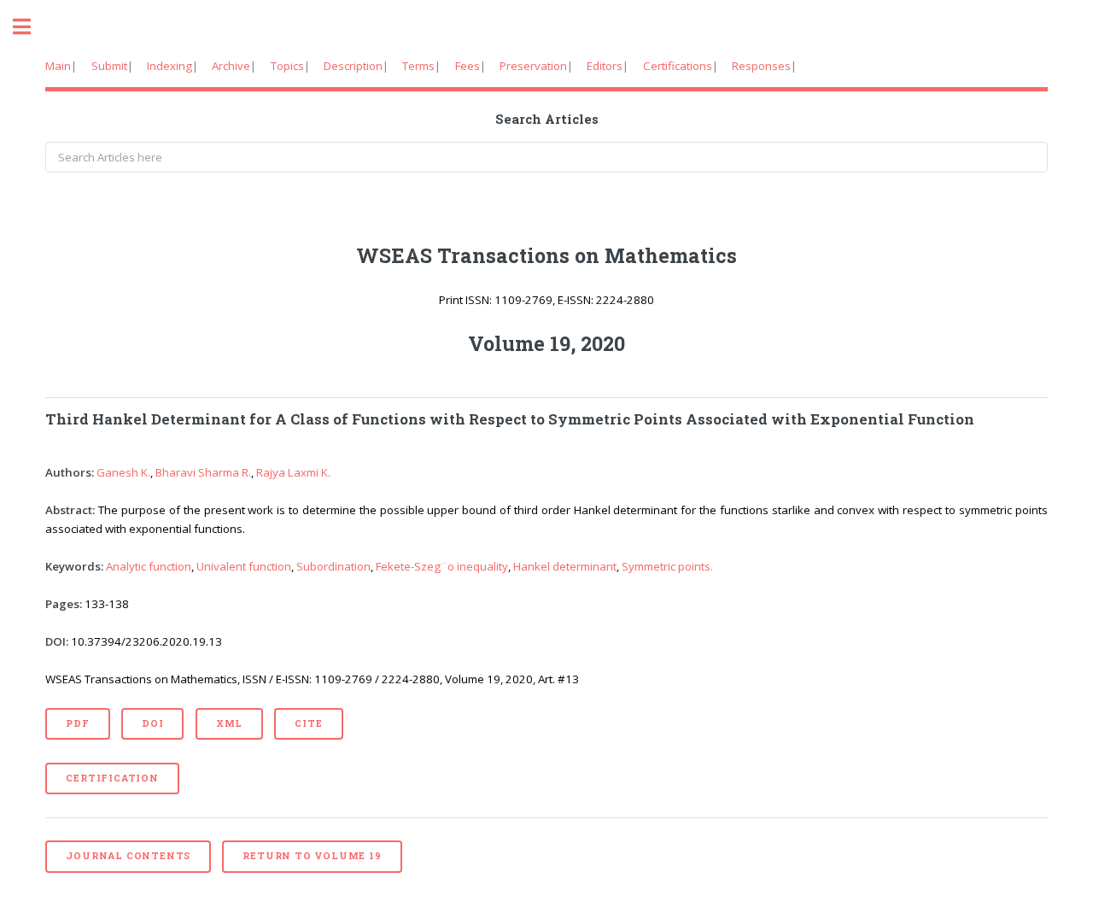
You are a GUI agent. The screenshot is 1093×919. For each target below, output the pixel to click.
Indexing (169, 65)
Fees (467, 65)
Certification (112, 778)
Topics (287, 65)
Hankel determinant (565, 566)
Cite (308, 723)
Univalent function (243, 566)
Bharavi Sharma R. (203, 472)
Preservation (533, 65)
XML (229, 723)
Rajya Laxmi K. (293, 472)
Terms (418, 65)
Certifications (677, 65)
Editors (604, 65)
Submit (109, 65)
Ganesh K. (123, 472)
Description (353, 65)
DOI (152, 723)
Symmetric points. (667, 566)
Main (58, 65)
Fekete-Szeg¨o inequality (442, 566)
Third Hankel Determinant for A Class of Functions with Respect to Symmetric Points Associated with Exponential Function (509, 419)
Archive (231, 65)
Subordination (333, 566)
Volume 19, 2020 (546, 343)
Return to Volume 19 (312, 856)
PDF (77, 723)
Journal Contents (128, 856)
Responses (761, 65)
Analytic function (148, 566)
